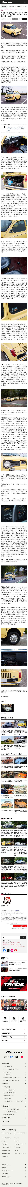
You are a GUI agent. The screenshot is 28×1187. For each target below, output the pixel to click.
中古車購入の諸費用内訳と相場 (11, 1109)
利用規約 (4, 1167)
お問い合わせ (5, 1173)
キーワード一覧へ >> (20, 946)
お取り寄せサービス (8, 1095)
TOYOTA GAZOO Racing (8, 1029)
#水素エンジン (6, 944)
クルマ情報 (11, 6)
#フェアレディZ (6, 942)
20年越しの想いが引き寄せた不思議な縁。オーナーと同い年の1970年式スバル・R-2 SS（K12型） (15, 128)
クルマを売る (5, 1121)
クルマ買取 (17, 1147)
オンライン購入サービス (9, 1092)
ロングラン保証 (7, 1098)
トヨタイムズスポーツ (20, 1144)
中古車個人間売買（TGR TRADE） (12, 1077)
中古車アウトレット (8, 1075)
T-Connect (17, 1141)
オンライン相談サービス (9, 1090)
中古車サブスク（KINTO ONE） (11, 1080)
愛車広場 (4, 6)
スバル (2, 10)
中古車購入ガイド (7, 1106)
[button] (2, 1012)
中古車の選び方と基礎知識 (10, 1112)
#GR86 (18, 942)
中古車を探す (5, 1063)
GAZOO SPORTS (6, 1033)
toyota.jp (17, 1138)
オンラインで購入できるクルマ (11, 1069)
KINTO (16, 1150)
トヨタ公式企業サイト (7, 1138)
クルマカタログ (7, 1072)
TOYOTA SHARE (6, 1150)
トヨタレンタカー (6, 1147)
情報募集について (6, 1176)
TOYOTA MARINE (6, 1153)
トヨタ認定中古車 (8, 1066)
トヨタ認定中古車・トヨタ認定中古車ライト (14, 1102)
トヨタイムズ (5, 1144)
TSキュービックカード (20, 1153)
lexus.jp (3, 1141)
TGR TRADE (5, 1040)
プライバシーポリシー (7, 1170)
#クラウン (13, 942)
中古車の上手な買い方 (9, 1114)
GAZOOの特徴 (6, 1087)
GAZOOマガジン (6, 1118)
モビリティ (19, 6)
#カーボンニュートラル (16, 944)
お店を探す (5, 1083)
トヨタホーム (5, 1156)
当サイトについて (6, 1164)
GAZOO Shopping (6, 1037)
